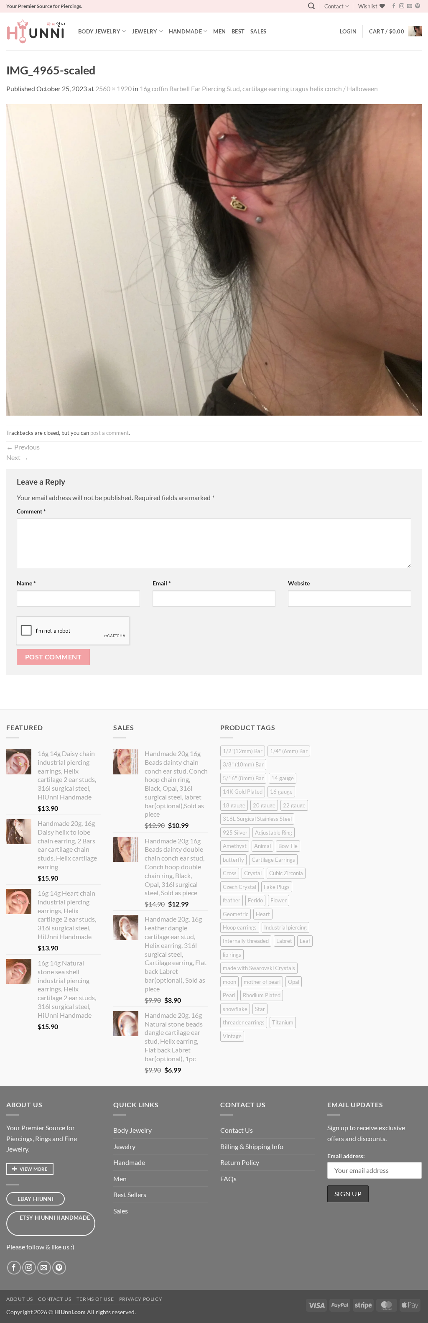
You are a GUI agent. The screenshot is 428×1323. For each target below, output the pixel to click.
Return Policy (239, 1162)
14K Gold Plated (242, 791)
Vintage (232, 1036)
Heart (263, 914)
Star (260, 1009)
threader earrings (244, 1022)
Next (17, 457)
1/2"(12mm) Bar (242, 751)
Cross (230, 873)
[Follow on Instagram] (401, 6)
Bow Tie (288, 846)
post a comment (109, 432)
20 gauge (264, 805)
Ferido (255, 900)
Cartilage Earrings (273, 859)
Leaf (305, 940)
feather (231, 900)
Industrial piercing (285, 927)
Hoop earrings (240, 927)
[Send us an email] (409, 6)
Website (299, 583)
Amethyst (235, 846)
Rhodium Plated (261, 995)
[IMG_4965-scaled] (214, 259)
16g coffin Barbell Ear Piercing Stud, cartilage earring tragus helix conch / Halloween (259, 88)
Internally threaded (246, 940)
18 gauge (234, 805)
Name (26, 583)
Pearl (229, 995)
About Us (19, 1299)
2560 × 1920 (113, 88)
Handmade (185, 31)
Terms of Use (95, 1299)
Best (238, 31)
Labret (284, 940)
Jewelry (145, 31)
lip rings (232, 954)
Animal (262, 846)
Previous (23, 447)
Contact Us (236, 1130)
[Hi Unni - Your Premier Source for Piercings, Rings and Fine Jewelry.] (36, 31)
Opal (293, 981)
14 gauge (282, 778)
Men (219, 31)
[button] (311, 6)
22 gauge (294, 805)
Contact (334, 6)
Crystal (253, 873)
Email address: (346, 1156)
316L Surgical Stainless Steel (257, 818)
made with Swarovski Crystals (259, 968)
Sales (258, 31)
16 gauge (281, 791)
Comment (31, 511)
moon (229, 981)
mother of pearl (262, 981)
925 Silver (235, 832)
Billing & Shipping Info (251, 1146)
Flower (278, 900)
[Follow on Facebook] (393, 6)
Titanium (282, 1022)
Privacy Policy (141, 1299)
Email (162, 583)
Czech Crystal (239, 887)
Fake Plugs (277, 887)
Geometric (235, 914)
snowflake (235, 1009)
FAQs (228, 1179)
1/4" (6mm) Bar (289, 751)
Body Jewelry (99, 31)
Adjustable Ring (273, 832)
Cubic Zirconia (286, 873)
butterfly (233, 859)
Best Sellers (129, 1194)
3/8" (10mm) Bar (243, 764)
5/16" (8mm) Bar (243, 778)
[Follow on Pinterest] (417, 6)
